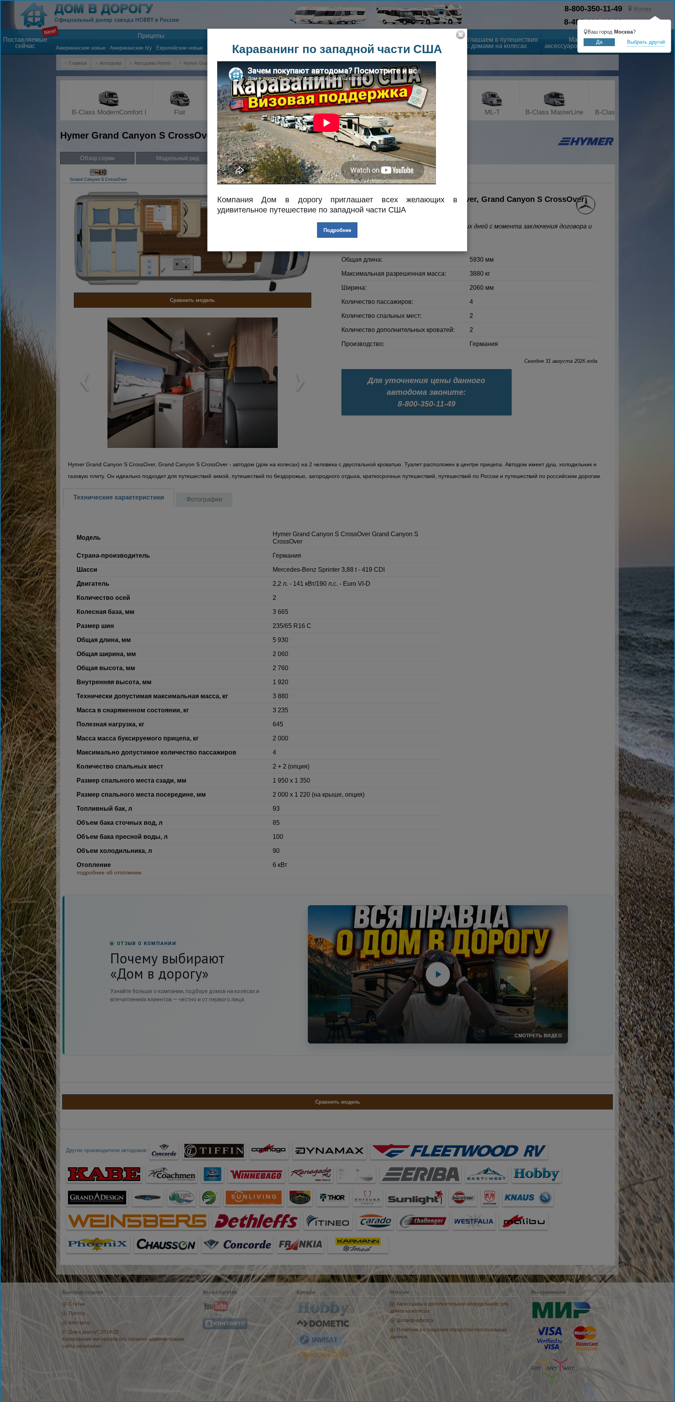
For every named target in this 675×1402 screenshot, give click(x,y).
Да (599, 42)
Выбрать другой (646, 42)
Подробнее (337, 230)
